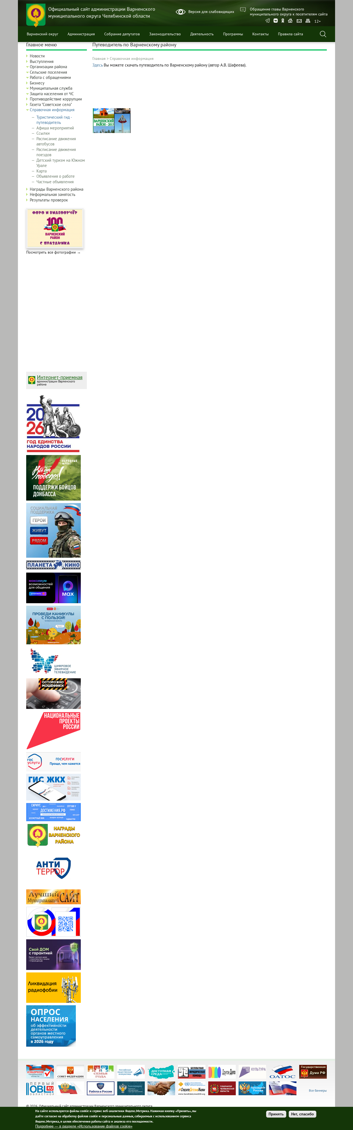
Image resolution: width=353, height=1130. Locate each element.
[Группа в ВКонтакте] (276, 21)
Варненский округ (42, 33)
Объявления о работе (55, 176)
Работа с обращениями (50, 77)
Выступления (42, 61)
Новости (37, 56)
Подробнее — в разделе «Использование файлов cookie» (83, 1126)
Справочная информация (132, 58)
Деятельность (202, 33)
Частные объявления (55, 181)
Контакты (260, 33)
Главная (99, 58)
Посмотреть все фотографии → (53, 252)
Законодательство (165, 33)
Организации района (48, 66)
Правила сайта (290, 33)
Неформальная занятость (52, 194)
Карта (41, 171)
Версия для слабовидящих (211, 11)
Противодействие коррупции (56, 99)
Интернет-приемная (59, 377)
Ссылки (43, 133)
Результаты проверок (49, 200)
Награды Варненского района (56, 189)
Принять (276, 1114)
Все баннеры (318, 1090)
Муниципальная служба (51, 88)
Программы (233, 33)
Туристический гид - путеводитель (54, 120)
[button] (111, 131)
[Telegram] (268, 21)
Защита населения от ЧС (52, 93)
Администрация (81, 33)
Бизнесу (37, 83)
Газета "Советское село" (51, 104)
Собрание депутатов (122, 33)
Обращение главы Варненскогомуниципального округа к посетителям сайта (289, 12)
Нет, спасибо (302, 1114)
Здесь (97, 65)
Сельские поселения (48, 72)
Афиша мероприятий (55, 128)
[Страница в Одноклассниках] (283, 21)
